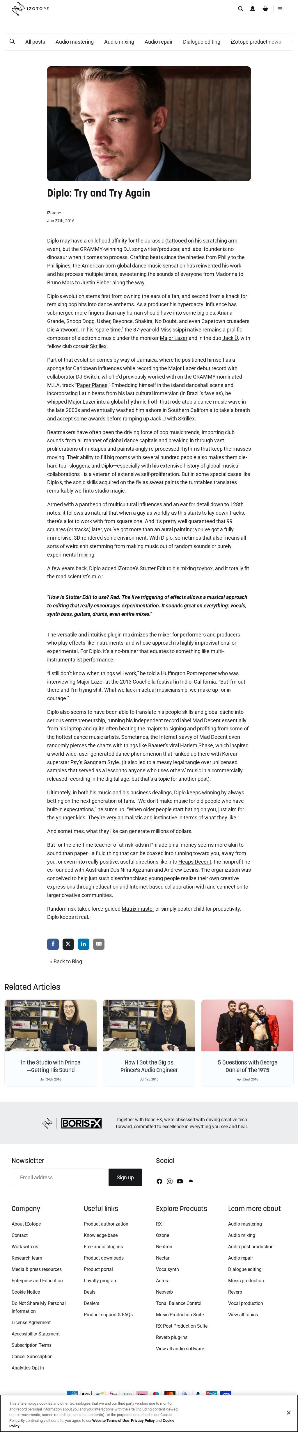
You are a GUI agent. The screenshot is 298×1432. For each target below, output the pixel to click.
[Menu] (280, 8)
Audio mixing (119, 42)
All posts (35, 42)
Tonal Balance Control (178, 1303)
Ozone (162, 1235)
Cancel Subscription (32, 1356)
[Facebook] (159, 1181)
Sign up (125, 1177)
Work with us (25, 1246)
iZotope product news (256, 42)
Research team (27, 1258)
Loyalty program (101, 1280)
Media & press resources (37, 1269)
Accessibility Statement (36, 1334)
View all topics (243, 1314)
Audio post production (251, 1246)
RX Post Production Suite (181, 1326)
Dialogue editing (201, 42)
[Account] (252, 8)
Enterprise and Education (37, 1280)
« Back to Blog (66, 961)
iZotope (54, 213)
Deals (89, 1292)
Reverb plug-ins (171, 1337)
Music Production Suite (180, 1314)
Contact (20, 1235)
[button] (12, 41)
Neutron (164, 1246)
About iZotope (26, 1224)
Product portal (98, 1269)
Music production (246, 1280)
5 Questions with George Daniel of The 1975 (247, 1066)
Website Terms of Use (110, 1420)
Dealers (91, 1303)
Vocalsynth (167, 1269)
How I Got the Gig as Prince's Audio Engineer (149, 1066)
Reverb (235, 1292)
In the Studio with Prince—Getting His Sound (50, 1066)
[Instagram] (169, 1181)
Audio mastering (75, 42)
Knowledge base (101, 1235)
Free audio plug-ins (103, 1246)
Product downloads (104, 1258)
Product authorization (106, 1224)
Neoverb (164, 1292)
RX (159, 1224)
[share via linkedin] (83, 944)
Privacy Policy (143, 1420)
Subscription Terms (32, 1345)
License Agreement (31, 1322)
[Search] (240, 8)
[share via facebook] (53, 944)
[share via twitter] (68, 944)
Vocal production (245, 1303)
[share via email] (99, 944)
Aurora (163, 1280)
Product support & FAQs (108, 1314)
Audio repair (159, 42)
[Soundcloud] (190, 1181)
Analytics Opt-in (28, 1368)
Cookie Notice (26, 1292)
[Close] (288, 1412)
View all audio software (180, 1348)
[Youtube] (179, 1181)
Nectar (162, 1258)
